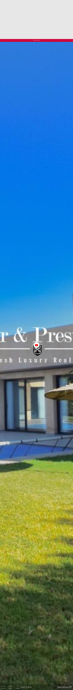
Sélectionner (63, 687)
